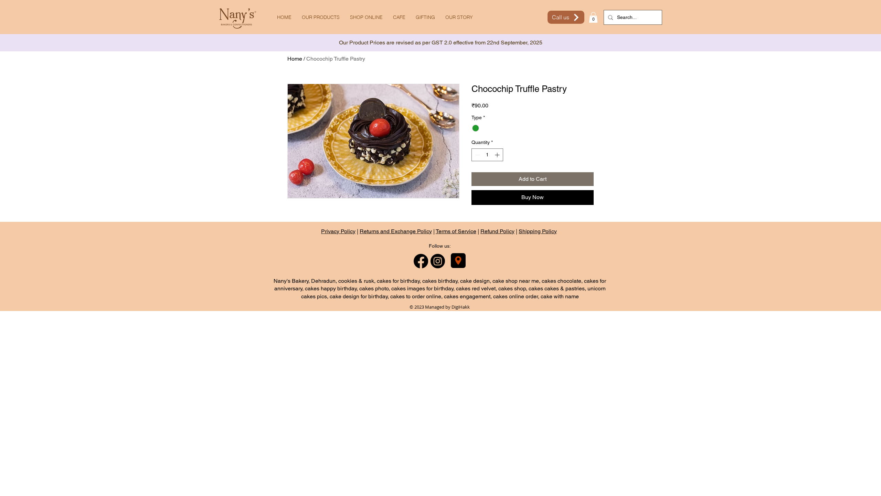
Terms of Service (456, 231)
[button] (593, 17)
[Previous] (36, 43)
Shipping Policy (538, 231)
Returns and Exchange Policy (396, 231)
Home (294, 58)
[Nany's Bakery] (458, 260)
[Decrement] (477, 155)
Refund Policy (497, 231)
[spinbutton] (487, 155)
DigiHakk (461, 307)
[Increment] (497, 155)
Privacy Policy (338, 231)
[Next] (845, 43)
